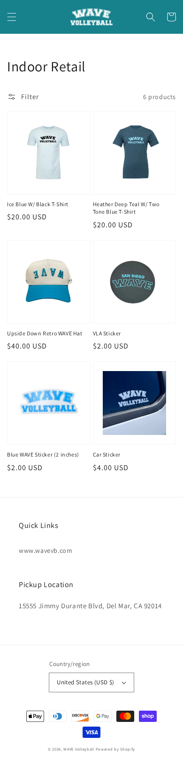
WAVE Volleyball (78, 749)
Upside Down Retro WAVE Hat (45, 333)
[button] (11, 17)
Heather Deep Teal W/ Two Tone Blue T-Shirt (126, 208)
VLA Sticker (107, 333)
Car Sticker (107, 454)
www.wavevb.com (45, 550)
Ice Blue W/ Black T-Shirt (38, 204)
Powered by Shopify (116, 749)
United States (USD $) (85, 682)
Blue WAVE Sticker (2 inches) (43, 454)
